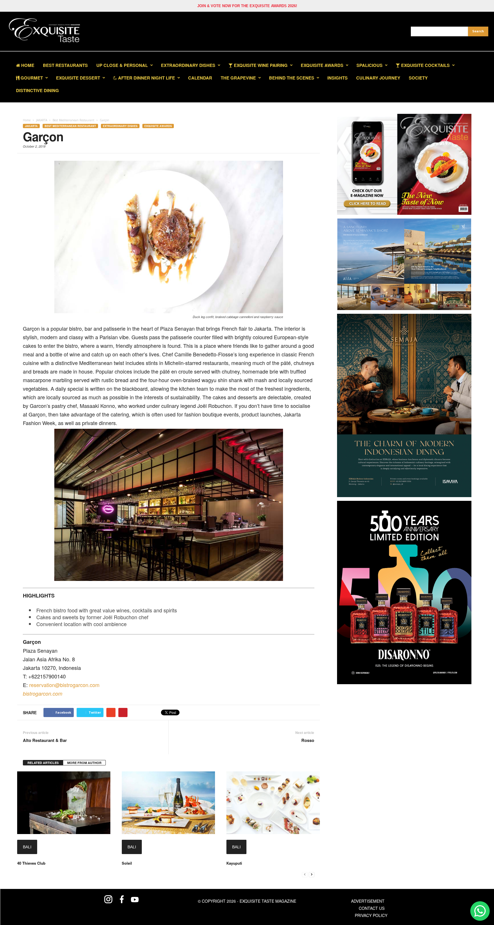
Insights (337, 78)
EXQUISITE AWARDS (322, 65)
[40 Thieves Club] (63, 802)
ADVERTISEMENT (368, 901)
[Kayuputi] (273, 802)
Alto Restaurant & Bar (45, 740)
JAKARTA (31, 126)
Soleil (127, 863)
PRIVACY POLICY (371, 915)
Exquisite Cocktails (425, 65)
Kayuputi (234, 863)
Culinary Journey (378, 78)
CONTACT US (372, 908)
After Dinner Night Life (146, 78)
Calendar (200, 78)
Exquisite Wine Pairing (260, 65)
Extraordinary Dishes (188, 65)
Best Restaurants (65, 65)
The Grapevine (238, 78)
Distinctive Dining (37, 90)
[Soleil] (168, 802)
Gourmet (31, 78)
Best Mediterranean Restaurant (70, 126)
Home (27, 65)
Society (418, 78)
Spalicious (369, 65)
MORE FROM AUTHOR (84, 763)
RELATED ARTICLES (43, 763)
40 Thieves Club (31, 863)
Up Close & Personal (122, 65)
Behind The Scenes (291, 78)
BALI (27, 847)
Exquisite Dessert (78, 78)
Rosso (307, 740)
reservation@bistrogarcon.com (64, 684)
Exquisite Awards (158, 126)
